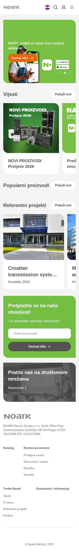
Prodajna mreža (34, 455)
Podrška (29, 468)
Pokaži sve (63, 94)
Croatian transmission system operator (32, 271)
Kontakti (29, 474)
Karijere (8, 515)
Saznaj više (37, 346)
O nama (8, 502)
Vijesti (7, 496)
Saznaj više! (20, 57)
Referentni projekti (15, 509)
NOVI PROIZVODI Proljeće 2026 (25, 164)
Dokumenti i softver (36, 461)
